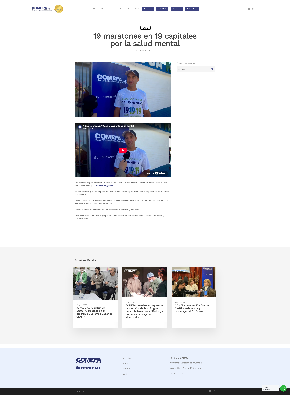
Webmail (126, 363)
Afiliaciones (127, 358)
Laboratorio (192, 9)
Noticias (145, 28)
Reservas (148, 9)
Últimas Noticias (125, 9)
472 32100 (178, 373)
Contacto (176, 9)
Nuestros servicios (109, 9)
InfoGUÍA (162, 9)
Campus (126, 369)
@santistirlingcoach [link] (104, 186)
